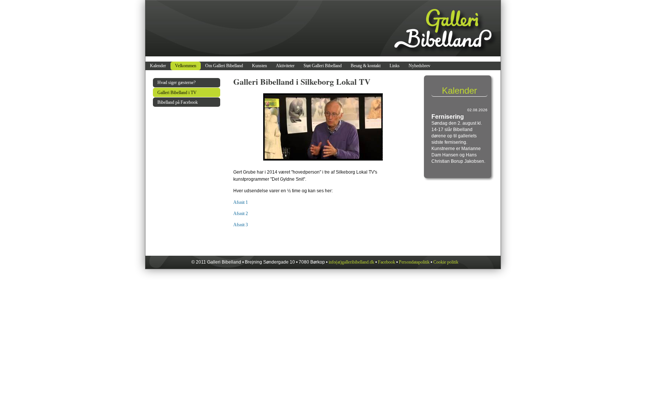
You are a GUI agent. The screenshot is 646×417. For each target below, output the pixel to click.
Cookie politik (445, 262)
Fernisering (447, 116)
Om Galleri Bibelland (224, 65)
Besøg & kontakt (366, 65)
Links (395, 65)
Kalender (158, 65)
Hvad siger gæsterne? (176, 82)
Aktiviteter (285, 65)
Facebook (386, 262)
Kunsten (259, 65)
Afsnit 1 (240, 202)
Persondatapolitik (414, 262)
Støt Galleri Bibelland (323, 65)
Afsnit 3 (240, 224)
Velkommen (185, 65)
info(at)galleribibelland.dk (351, 262)
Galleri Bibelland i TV (177, 92)
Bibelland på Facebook (177, 102)
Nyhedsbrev (419, 65)
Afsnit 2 (240, 213)
